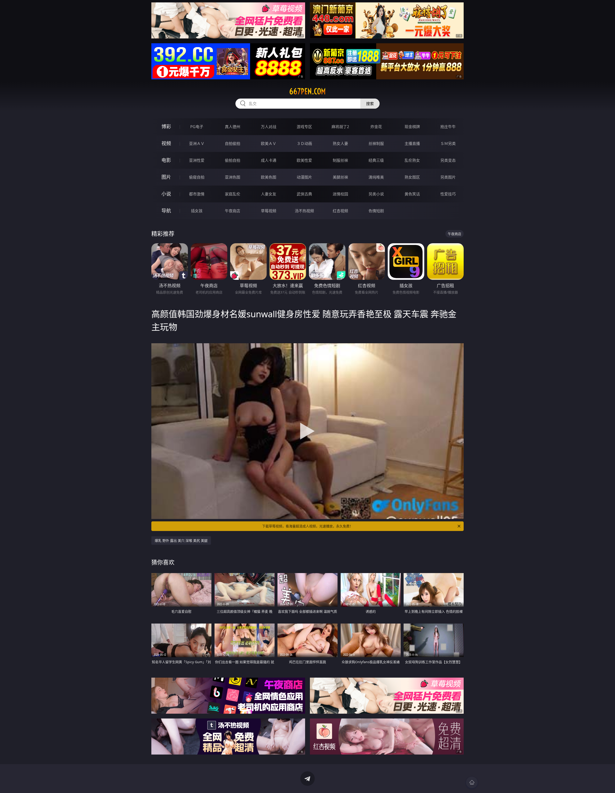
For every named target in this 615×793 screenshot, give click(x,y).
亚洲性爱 (196, 160)
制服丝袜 (340, 160)
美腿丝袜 (340, 177)
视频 (166, 143)
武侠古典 (304, 194)
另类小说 (376, 194)
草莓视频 (268, 210)
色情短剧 (376, 210)
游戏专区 (304, 126)
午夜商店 (232, 210)
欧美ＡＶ (268, 143)
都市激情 (196, 194)
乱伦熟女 (412, 160)
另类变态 (448, 160)
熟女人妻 (340, 143)
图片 (166, 177)
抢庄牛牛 (448, 126)
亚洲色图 (232, 177)
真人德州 (232, 126)
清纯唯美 (376, 177)
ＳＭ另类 (448, 143)
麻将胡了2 (340, 126)
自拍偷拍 (232, 143)
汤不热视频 (304, 210)
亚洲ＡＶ (196, 143)
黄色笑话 (412, 194)
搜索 (370, 103)
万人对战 (268, 126)
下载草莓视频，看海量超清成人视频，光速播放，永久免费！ (307, 526)
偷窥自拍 (196, 177)
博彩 (166, 126)
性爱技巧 (448, 194)
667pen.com (307, 91)
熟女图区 (412, 177)
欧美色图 (268, 177)
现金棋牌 (412, 126)
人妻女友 (268, 194)
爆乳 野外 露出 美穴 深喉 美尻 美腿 (181, 540)
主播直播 (412, 143)
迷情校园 (340, 194)
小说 (166, 194)
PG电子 (196, 126)
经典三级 (376, 160)
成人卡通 (268, 160)
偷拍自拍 (232, 160)
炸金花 (376, 126)
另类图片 (448, 177)
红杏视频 (340, 210)
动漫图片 (304, 177)
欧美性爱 (304, 160)
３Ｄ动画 (304, 143)
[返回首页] (472, 782)
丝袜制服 (376, 143)
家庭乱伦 (232, 194)
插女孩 (197, 210)
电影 (166, 160)
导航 (166, 210)
